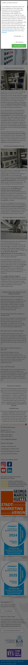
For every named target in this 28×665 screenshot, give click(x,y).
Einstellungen (18, 36)
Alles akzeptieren (18, 46)
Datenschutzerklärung (8, 30)
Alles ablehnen (19, 42)
